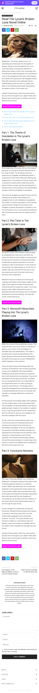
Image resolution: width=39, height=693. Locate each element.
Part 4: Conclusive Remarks (13, 127)
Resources (4, 12)
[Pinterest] (12, 30)
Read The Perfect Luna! (11, 106)
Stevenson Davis (8, 25)
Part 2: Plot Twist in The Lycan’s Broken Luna (19, 117)
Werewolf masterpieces (15, 12)
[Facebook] (4, 30)
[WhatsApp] (17, 30)
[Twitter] (8, 30)
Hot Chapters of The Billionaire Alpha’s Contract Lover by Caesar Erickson (10, 572)
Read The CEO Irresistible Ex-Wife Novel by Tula (29, 571)
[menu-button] (2, 8)
